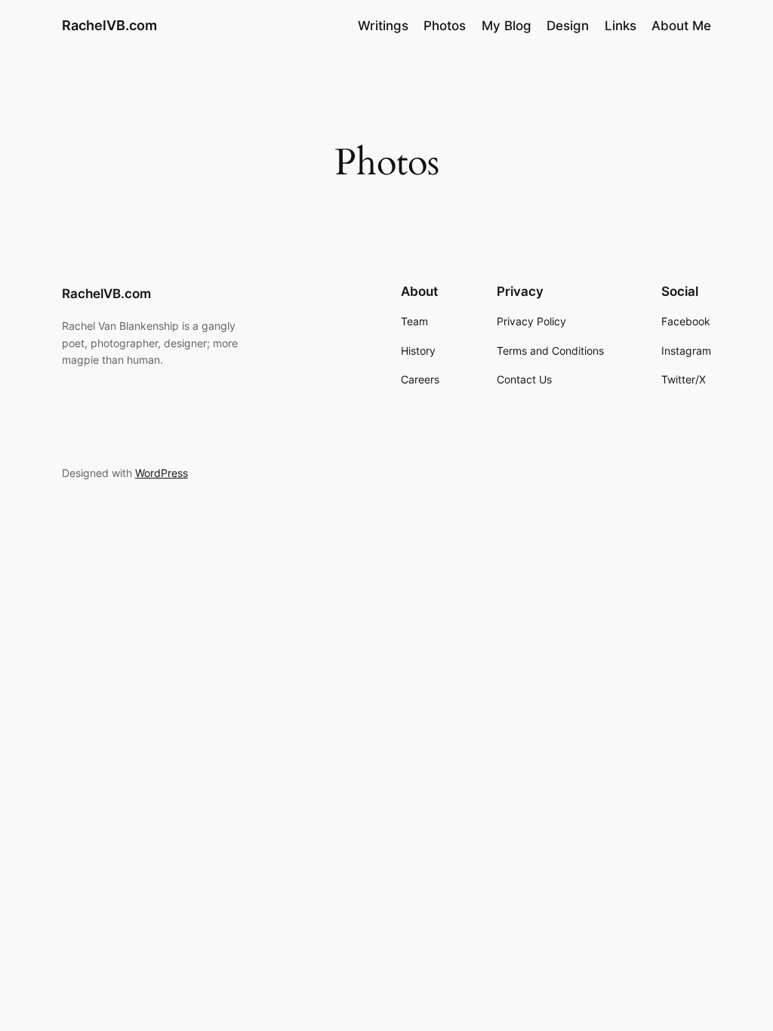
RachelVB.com (109, 25)
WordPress (161, 472)
